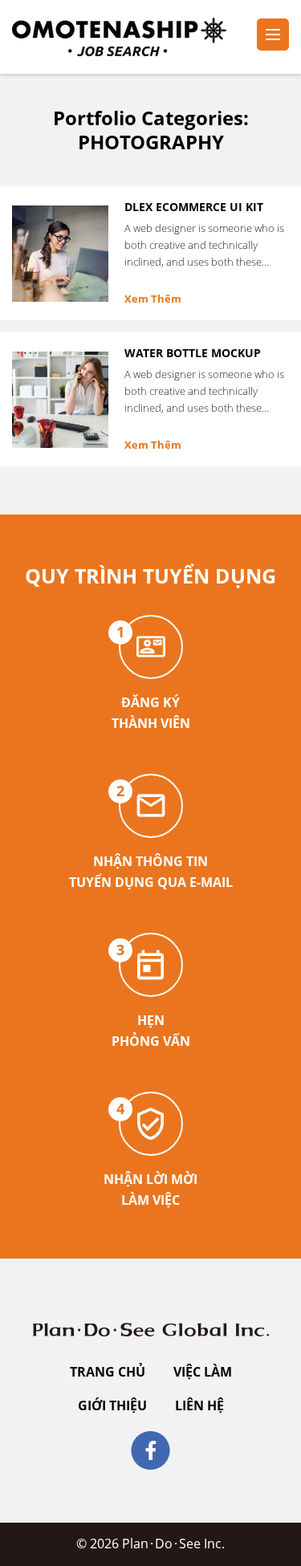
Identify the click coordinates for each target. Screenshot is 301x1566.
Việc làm (202, 1372)
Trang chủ (107, 1372)
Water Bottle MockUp (192, 352)
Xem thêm (152, 298)
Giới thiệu (112, 1405)
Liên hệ (199, 1405)
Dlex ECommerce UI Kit (193, 206)
